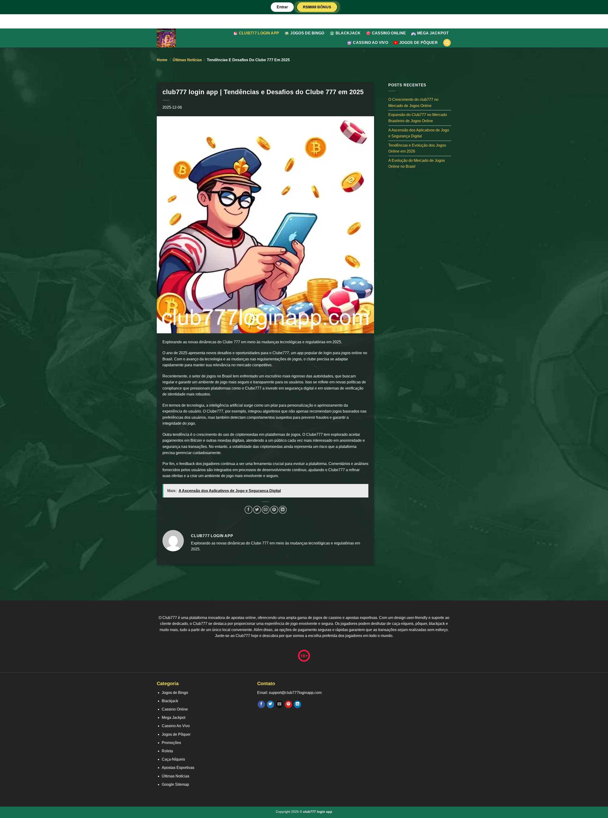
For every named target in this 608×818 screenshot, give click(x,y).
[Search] (447, 43)
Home (162, 60)
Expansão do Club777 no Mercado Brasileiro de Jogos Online (417, 118)
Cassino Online (389, 33)
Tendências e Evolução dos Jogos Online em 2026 (417, 148)
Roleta (167, 751)
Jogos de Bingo (307, 33)
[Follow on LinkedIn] (297, 704)
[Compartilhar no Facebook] (248, 510)
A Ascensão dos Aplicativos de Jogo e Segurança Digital (418, 133)
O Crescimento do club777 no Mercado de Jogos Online (413, 103)
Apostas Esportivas (178, 768)
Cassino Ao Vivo (370, 43)
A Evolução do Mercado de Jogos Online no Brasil (416, 163)
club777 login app (259, 33)
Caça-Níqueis (173, 759)
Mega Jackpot (433, 33)
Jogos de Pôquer (418, 43)
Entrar (282, 7)
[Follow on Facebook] (261, 704)
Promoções (171, 743)
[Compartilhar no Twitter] (257, 510)
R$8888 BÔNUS (317, 7)
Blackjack (348, 33)
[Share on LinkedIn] (283, 510)
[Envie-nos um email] (279, 704)
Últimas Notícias (187, 60)
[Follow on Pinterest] (288, 704)
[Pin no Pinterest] (274, 510)
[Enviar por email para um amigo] (266, 510)
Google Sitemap (175, 784)
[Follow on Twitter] (270, 704)
